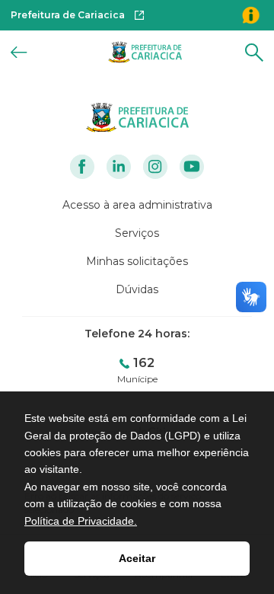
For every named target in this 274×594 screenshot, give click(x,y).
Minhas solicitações (137, 261)
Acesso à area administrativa (137, 205)
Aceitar (137, 558)
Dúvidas (137, 289)
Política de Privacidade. (80, 521)
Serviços (137, 233)
